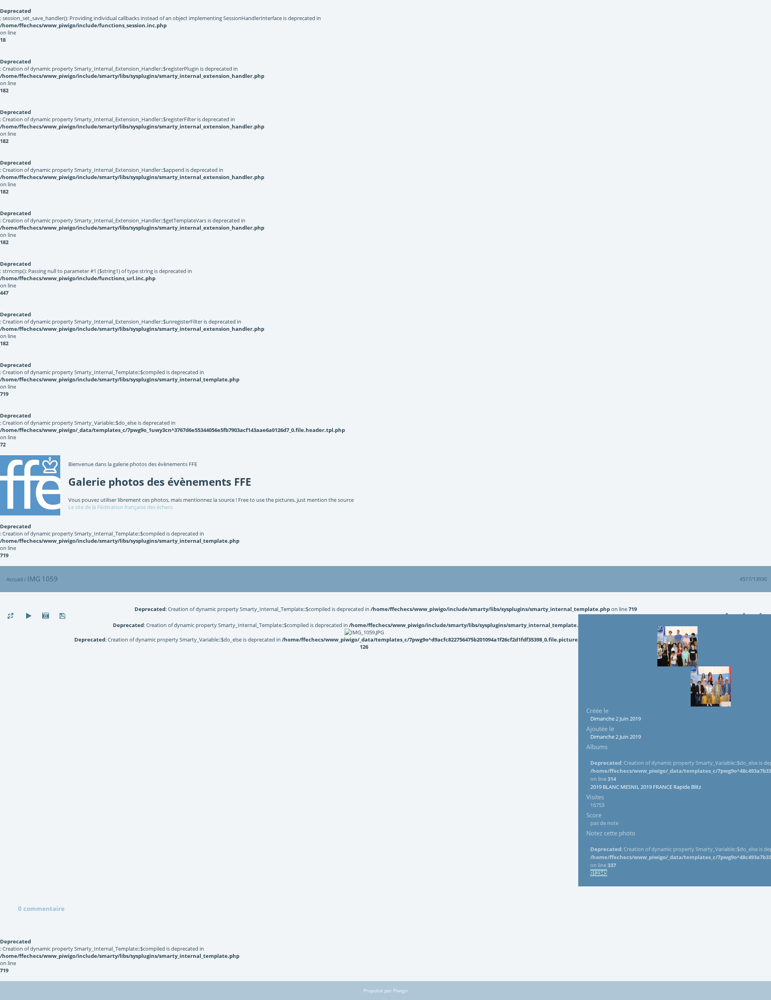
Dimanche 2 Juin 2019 (615, 718)
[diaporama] (28, 616)
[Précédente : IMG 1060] (677, 646)
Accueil (14, 579)
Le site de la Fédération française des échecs (120, 507)
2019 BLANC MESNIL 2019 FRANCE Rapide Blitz (645, 786)
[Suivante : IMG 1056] (711, 686)
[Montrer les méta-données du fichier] (45, 616)
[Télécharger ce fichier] (62, 616)
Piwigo (400, 990)
